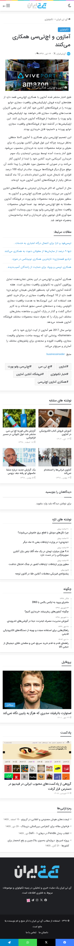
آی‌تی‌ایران (61, 53)
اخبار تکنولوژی (58, 374)
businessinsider (56, 354)
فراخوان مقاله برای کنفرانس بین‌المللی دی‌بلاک (45, 826)
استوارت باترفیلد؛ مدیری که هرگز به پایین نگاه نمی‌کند (37, 713)
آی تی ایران (62, 19)
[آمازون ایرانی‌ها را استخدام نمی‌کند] (54, 457)
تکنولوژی (49, 19)
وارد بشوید (41, 503)
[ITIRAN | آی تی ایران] (36, 5)
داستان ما (43, 932)
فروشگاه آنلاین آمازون (29, 374)
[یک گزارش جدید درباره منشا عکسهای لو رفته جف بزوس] (19, 457)
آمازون (62, 366)
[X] (41, 900)
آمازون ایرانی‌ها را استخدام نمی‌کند (57, 471)
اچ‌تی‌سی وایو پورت (19, 366)
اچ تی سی (44, 366)
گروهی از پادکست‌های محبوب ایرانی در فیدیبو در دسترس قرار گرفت (40, 786)
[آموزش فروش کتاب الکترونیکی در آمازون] (54, 418)
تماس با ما (31, 932)
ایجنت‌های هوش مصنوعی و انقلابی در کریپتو (45, 819)
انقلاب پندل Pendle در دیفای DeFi (49, 833)
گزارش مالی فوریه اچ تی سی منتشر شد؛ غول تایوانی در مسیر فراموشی (19, 434)
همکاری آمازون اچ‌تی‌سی (52, 382)
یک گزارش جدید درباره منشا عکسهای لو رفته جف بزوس (21, 471)
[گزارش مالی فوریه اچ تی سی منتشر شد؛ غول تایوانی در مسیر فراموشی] (19, 418)
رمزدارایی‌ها (64, 808)
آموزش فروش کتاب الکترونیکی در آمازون (55, 432)
